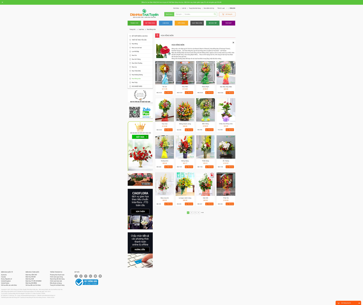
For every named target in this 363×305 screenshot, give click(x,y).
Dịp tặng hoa (150, 23)
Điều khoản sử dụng (56, 283)
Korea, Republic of (6, 279)
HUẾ (32, 279)
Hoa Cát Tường (136, 59)
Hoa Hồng (135, 43)
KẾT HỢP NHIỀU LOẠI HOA (140, 36)
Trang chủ (134, 23)
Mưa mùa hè (165, 198)
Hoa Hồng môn (136, 78)
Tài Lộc (164, 86)
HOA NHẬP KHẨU (137, 86)
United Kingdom (6, 281)
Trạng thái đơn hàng (195, 8)
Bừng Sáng (185, 161)
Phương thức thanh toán (57, 275)
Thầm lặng (205, 161)
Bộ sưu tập (213, 23)
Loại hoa (166, 23)
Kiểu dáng (181, 23)
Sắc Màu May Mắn (226, 87)
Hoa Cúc (134, 55)
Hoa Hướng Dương (137, 74)
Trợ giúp (228, 23)
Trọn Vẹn (165, 124)
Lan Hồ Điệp (135, 51)
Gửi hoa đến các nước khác (9, 285)
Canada (3, 277)
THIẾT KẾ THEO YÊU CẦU (139, 40)
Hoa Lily (134, 67)
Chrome (44, 297)
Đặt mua (169, 92)
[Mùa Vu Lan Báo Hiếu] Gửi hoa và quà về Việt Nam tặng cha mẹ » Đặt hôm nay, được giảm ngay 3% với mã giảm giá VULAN (181, 2)
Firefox (48, 297)
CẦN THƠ (34, 275)
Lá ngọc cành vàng (185, 198)
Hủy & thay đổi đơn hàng (57, 279)
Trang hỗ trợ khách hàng (57, 285)
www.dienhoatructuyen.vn (48, 295)
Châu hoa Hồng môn (226, 124)
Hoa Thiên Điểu (136, 71)
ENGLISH (232, 8)
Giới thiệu (176, 8)
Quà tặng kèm (197, 23)
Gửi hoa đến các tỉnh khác (33, 285)
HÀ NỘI (33, 277)
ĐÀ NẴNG (34, 283)
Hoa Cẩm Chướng (137, 63)
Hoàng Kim (164, 161)
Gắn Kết (205, 198)
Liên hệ (184, 8)
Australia (4, 275)
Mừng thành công (185, 124)
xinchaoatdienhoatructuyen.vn (28, 295)
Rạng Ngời (205, 86)
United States (5, 283)
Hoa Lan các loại (137, 47)
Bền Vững (205, 124)
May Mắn (185, 86)
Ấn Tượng (226, 161)
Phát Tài (226, 198)
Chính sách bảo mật (56, 281)
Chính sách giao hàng (56, 277)
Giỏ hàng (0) (229, 14)
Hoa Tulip (134, 82)
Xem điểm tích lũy (209, 8)
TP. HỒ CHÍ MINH (36, 281)
